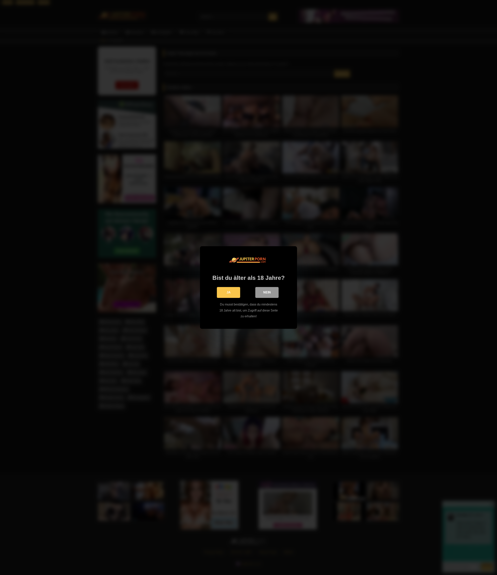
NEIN (267, 292)
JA (229, 292)
